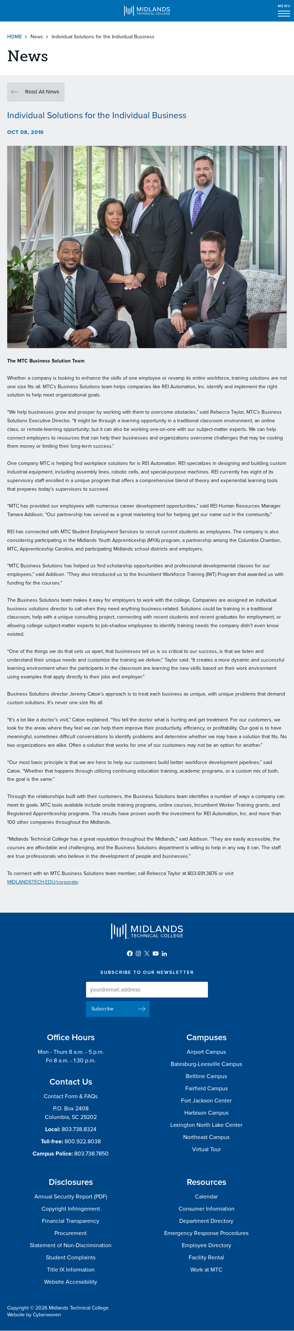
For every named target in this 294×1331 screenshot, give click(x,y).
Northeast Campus (206, 1137)
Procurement (70, 1233)
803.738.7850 (91, 1153)
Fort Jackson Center (206, 1100)
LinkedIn (164, 953)
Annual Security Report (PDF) (70, 1196)
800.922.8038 (83, 1141)
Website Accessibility (70, 1282)
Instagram (138, 953)
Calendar (206, 1196)
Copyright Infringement (71, 1208)
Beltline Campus (206, 1076)
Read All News (42, 91)
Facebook (130, 953)
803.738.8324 (79, 1129)
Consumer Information (206, 1208)
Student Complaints (70, 1257)
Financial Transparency (70, 1221)
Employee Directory (206, 1245)
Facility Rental (206, 1257)
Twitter (147, 953)
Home (14, 37)
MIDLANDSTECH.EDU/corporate (42, 882)
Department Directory (206, 1221)
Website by (34, 1315)
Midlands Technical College (147, 10)
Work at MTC (206, 1269)
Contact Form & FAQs (71, 1096)
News (36, 37)
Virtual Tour (206, 1149)
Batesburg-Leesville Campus (206, 1064)
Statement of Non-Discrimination (71, 1245)
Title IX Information (71, 1269)
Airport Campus (206, 1052)
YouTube (155, 953)
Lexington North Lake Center (206, 1125)
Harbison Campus (206, 1112)
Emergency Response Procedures (206, 1233)
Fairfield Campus (206, 1088)
